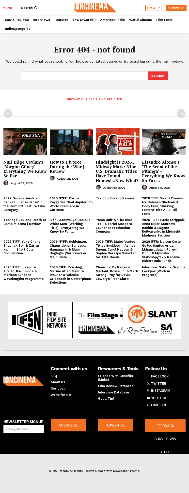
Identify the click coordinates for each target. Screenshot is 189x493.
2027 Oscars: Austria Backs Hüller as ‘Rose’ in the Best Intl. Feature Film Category (24, 204)
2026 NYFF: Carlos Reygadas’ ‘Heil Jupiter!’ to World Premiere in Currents (71, 204)
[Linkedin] (148, 405)
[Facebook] (148, 376)
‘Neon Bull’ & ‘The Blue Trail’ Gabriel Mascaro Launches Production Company (114, 225)
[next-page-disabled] (181, 113)
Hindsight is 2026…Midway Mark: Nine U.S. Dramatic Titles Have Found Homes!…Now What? (117, 171)
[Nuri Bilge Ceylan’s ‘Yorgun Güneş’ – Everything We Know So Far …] (25, 141)
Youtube (159, 398)
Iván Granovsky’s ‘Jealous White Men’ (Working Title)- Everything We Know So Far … (70, 225)
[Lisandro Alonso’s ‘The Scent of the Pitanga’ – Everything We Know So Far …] (164, 141)
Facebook (160, 376)
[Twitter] (148, 384)
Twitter (158, 383)
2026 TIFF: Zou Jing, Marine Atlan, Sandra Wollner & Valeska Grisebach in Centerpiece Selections (70, 274)
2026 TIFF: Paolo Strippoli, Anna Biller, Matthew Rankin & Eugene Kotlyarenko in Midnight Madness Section (163, 227)
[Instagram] (148, 391)
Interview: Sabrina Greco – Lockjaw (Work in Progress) (164, 271)
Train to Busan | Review (115, 198)
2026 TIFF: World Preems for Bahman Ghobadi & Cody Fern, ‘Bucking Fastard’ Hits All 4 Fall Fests (162, 205)
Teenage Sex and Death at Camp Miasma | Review (24, 222)
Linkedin (158, 405)
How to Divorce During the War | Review (67, 166)
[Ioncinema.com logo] (23, 381)
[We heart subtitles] (95, 7)
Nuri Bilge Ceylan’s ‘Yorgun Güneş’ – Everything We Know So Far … (25, 169)
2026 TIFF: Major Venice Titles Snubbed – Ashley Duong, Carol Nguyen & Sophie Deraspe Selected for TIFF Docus (116, 249)
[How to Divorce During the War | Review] (72, 141)
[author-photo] (6, 183)
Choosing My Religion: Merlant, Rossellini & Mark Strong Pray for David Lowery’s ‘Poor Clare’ (117, 273)
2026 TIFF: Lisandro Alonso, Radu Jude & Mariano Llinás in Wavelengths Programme (23, 273)
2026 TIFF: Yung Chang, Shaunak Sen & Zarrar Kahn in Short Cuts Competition (22, 247)
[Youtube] (148, 398)
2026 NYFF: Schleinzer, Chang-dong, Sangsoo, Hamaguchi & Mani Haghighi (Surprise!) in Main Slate (68, 249)
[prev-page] (7, 113)
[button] (30, 8)
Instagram (160, 390)
